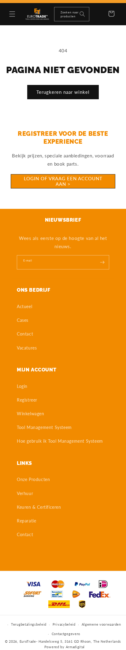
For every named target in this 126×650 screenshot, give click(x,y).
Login (22, 386)
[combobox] (71, 14)
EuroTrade (28, 641)
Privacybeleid (64, 624)
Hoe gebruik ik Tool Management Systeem (60, 441)
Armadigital (75, 647)
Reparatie (26, 520)
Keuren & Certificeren (39, 507)
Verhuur (25, 493)
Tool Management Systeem (44, 427)
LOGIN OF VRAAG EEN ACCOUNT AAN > (63, 181)
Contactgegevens (66, 634)
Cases (22, 320)
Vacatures (27, 347)
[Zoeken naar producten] (82, 14)
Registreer (27, 399)
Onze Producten (33, 479)
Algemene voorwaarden (101, 624)
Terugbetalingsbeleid (28, 624)
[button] (12, 14)
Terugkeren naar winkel (63, 92)
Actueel (24, 306)
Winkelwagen (30, 413)
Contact (25, 333)
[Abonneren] (102, 262)
